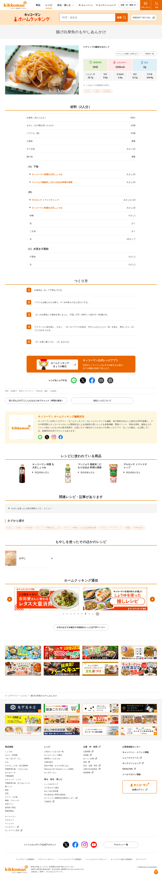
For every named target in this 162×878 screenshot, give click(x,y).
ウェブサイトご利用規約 (25, 859)
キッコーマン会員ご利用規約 (121, 859)
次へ (152, 599)
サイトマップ (141, 859)
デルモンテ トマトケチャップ (45, 200)
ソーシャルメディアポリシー (96, 859)
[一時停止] (97, 613)
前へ (9, 599)
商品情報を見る (42, 472)
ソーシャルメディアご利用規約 (70, 859)
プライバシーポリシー (46, 859)
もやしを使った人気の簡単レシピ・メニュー (31, 508)
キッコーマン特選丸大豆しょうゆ (47, 174)
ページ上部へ (156, 871)
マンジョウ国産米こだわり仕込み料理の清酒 (52, 182)
